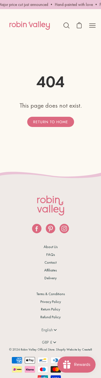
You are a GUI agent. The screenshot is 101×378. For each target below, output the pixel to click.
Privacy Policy (50, 301)
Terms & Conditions (50, 293)
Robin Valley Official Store (37, 349)
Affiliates (50, 270)
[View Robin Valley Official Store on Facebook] (36, 228)
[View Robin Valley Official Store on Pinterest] (50, 228)
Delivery (50, 277)
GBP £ (47, 342)
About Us (51, 246)
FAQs (50, 254)
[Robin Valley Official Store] (29, 25)
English (47, 330)
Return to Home (50, 122)
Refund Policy (50, 317)
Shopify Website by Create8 (74, 349)
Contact (50, 262)
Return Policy (50, 309)
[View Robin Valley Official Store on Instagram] (64, 228)
